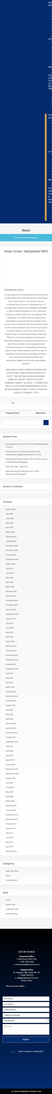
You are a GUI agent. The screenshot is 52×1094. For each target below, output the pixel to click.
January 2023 (11, 692)
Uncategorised (11, 880)
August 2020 (10, 778)
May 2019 (9, 842)
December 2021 (12, 733)
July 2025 (9, 569)
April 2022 (9, 719)
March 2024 (10, 641)
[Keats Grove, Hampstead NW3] (26, 270)
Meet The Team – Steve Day (17, 467)
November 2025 (12, 550)
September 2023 (12, 669)
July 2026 (9, 514)
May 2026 (9, 523)
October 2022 (11, 701)
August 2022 (10, 705)
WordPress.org (11, 914)
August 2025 (10, 564)
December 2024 (12, 600)
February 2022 (11, 724)
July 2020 (9, 783)
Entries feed (10, 905)
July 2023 (9, 673)
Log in (8, 900)
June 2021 (10, 751)
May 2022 (9, 714)
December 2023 (12, 655)
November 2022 (12, 696)
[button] (46, 111)
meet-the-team (12, 871)
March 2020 (10, 801)
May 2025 (9, 578)
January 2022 (11, 728)
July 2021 (9, 746)
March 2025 (10, 587)
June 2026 (10, 518)
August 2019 (10, 828)
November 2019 (12, 819)
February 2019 (11, 851)
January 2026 (11, 541)
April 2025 (9, 582)
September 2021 (12, 742)
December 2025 (12, 546)
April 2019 (9, 847)
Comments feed (12, 909)
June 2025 (10, 573)
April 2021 (9, 755)
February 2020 (11, 806)
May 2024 (9, 632)
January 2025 (11, 596)
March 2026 (10, 532)
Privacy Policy (26, 981)
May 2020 (9, 792)
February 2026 (11, 537)
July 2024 (9, 623)
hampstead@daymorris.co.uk (27, 965)
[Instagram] (31, 992)
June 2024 (10, 628)
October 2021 (11, 737)
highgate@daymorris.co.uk (27, 978)
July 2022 (9, 710)
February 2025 (11, 591)
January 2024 (11, 651)
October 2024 (11, 610)
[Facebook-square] (17, 992)
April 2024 (9, 637)
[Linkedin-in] (27, 992)
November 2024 (12, 605)
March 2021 (10, 760)
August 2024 (10, 619)
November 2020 (12, 769)
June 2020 (10, 787)
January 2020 (11, 810)
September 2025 (12, 559)
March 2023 (10, 687)
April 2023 (9, 683)
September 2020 (12, 774)
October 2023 (11, 664)
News (8, 876)
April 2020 (9, 796)
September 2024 (12, 614)
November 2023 (12, 660)
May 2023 (9, 678)
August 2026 (10, 509)
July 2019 (9, 833)
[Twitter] (22, 992)
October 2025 (11, 555)
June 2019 (10, 838)
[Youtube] (36, 992)
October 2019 (11, 824)
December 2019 (12, 815)
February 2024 (11, 646)
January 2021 (11, 765)
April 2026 (9, 527)
